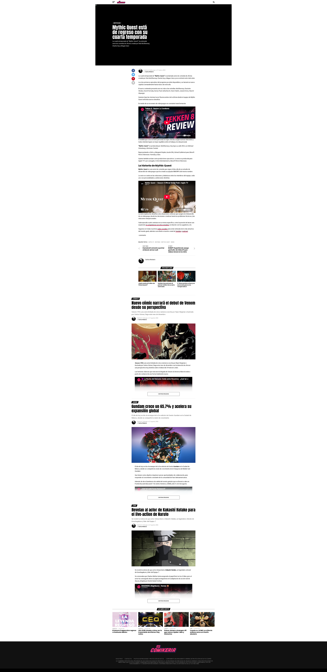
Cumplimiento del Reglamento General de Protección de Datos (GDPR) (188, 659)
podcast (185, 231)
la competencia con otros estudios (157, 225)
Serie (172, 242)
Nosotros (119, 659)
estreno (158, 242)
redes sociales (162, 229)
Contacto (128, 659)
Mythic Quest (166, 242)
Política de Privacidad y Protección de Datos (149, 659)
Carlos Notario (149, 71)
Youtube (178, 231)
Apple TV (151, 242)
